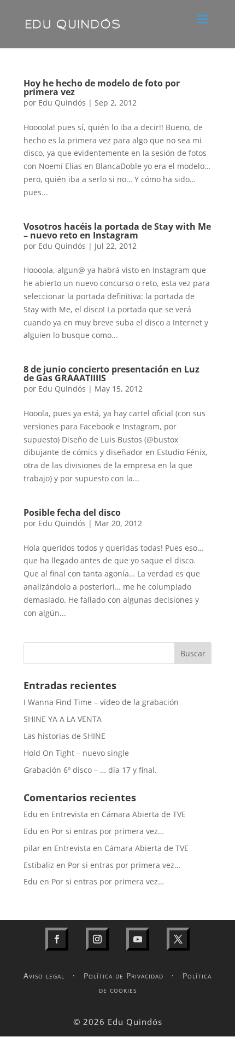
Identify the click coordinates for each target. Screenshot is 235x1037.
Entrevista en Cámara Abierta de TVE (118, 814)
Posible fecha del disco (72, 512)
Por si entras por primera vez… (107, 831)
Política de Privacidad (123, 975)
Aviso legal (44, 975)
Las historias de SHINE (64, 736)
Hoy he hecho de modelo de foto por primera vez (102, 87)
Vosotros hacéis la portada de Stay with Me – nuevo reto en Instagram (117, 230)
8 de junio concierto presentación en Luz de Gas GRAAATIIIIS (111, 373)
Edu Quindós (62, 102)
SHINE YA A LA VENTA (63, 719)
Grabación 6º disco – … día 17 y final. (90, 770)
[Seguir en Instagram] (97, 939)
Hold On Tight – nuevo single (76, 753)
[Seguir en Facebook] (56, 939)
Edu (31, 814)
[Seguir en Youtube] (137, 939)
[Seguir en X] (178, 939)
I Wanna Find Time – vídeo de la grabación (101, 702)
